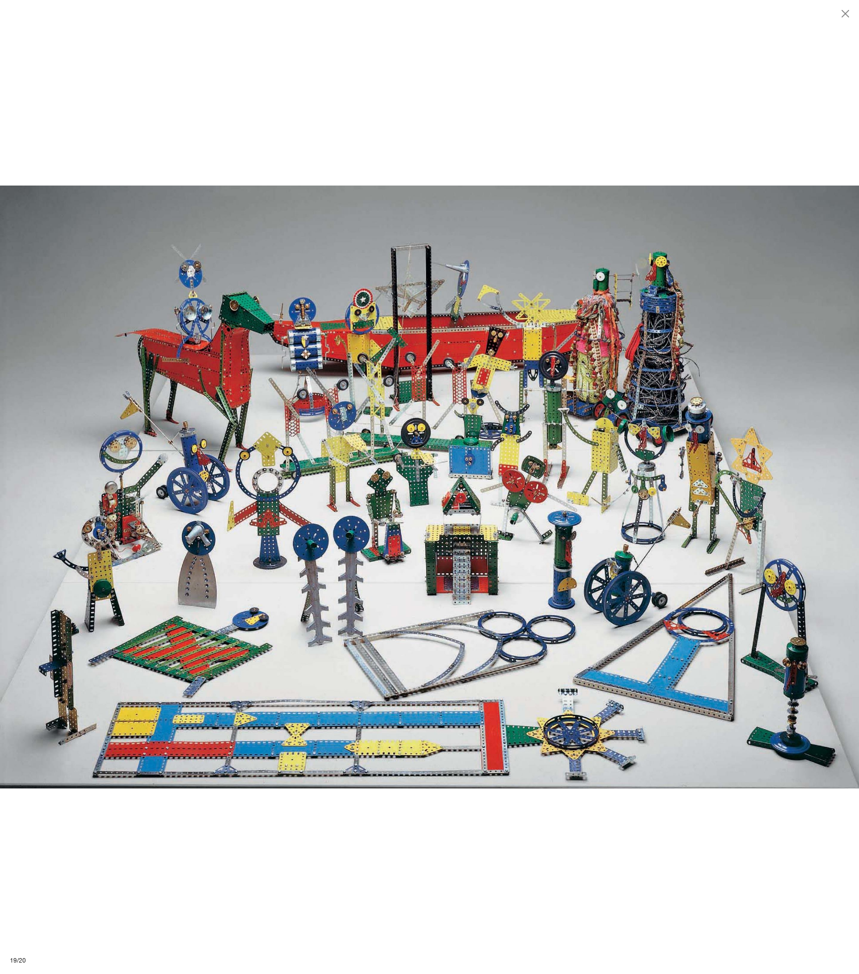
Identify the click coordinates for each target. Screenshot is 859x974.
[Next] (644, 487)
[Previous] (215, 487)
